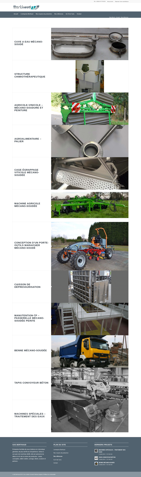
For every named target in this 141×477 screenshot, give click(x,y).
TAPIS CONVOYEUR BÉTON (31, 382)
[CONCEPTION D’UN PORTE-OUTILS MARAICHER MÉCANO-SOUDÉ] (89, 246)
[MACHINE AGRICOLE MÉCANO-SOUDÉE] (89, 206)
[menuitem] (110, 1)
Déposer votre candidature (122, 1)
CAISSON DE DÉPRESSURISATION (27, 285)
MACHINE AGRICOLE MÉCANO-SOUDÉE (27, 204)
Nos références (58, 456)
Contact (56, 463)
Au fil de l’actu (57, 460)
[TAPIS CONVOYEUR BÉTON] (89, 384)
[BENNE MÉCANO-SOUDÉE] (89, 351)
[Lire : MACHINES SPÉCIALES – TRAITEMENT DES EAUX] (96, 451)
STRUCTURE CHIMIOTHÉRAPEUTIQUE (29, 75)
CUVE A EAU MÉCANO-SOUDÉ (28, 43)
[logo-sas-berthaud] (26, 7)
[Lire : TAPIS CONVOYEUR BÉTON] (96, 458)
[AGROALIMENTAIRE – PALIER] (89, 141)
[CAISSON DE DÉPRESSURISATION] (89, 287)
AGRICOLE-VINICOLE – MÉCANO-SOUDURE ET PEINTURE (28, 108)
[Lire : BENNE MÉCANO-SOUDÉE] (96, 463)
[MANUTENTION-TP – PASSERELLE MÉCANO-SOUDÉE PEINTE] (89, 319)
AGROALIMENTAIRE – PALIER (27, 140)
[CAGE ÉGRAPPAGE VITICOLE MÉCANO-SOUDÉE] (89, 173)
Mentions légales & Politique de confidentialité (45, 474)
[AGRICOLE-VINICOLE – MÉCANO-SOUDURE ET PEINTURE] (89, 108)
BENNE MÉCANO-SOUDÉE (30, 350)
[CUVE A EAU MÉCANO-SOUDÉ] (89, 44)
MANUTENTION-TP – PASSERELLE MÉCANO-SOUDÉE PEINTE (29, 318)
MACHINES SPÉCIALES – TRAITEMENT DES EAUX (30, 415)
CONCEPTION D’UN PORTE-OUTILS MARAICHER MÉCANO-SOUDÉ (31, 245)
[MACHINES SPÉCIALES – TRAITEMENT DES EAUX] (89, 416)
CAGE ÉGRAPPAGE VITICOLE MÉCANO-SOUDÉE (26, 172)
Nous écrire (110, 1)
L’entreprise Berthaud (59, 449)
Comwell (32, 474)
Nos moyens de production (61, 453)
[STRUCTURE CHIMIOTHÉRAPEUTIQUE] (89, 76)
